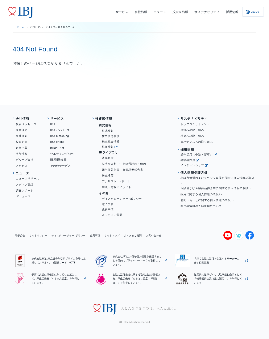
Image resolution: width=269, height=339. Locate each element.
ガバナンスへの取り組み (197, 141)
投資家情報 (103, 118)
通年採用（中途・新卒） (197, 154)
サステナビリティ (194, 118)
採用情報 (187, 149)
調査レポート (24, 190)
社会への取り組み (192, 135)
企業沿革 (22, 147)
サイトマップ (112, 235)
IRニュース (23, 196)
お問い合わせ (153, 235)
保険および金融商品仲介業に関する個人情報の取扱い (216, 188)
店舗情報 (22, 153)
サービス (57, 118)
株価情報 (108, 146)
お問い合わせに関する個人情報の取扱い (207, 200)
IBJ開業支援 (58, 159)
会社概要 (22, 135)
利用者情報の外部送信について (201, 206)
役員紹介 (22, 141)
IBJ (52, 124)
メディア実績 (24, 184)
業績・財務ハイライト (116, 187)
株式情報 (108, 130)
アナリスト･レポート (116, 181)
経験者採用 (188, 160)
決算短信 (108, 158)
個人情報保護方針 (194, 172)
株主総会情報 (111, 141)
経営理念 (22, 130)
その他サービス (60, 165)
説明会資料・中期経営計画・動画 (124, 163)
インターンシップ (192, 165)
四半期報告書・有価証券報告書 (122, 169)
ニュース (22, 173)
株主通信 (108, 175)
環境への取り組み (192, 130)
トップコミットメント (195, 124)
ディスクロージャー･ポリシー (122, 198)
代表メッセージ (26, 124)
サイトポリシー (38, 235)
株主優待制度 (111, 136)
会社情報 (22, 118)
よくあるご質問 (112, 214)
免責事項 (108, 209)
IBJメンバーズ (60, 130)
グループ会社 (24, 159)
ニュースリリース (27, 178)
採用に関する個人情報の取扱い (201, 194)
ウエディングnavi (62, 153)
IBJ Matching (59, 135)
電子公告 (108, 204)
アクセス (22, 165)
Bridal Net (57, 147)
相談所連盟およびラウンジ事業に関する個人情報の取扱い (217, 180)
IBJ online (57, 141)
